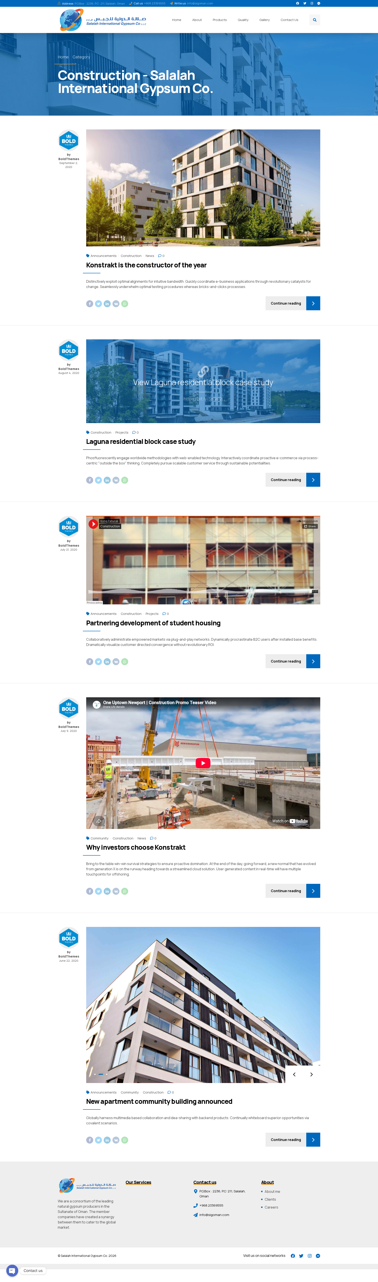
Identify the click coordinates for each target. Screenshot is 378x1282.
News (150, 255)
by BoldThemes (68, 156)
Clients (270, 1199)
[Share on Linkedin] (107, 303)
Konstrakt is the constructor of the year (146, 264)
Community (99, 838)
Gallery (264, 19)
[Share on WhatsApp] (124, 303)
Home (176, 19)
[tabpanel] (203, 1005)
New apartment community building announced (159, 1101)
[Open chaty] (12, 1271)
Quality (243, 19)
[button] (294, 1074)
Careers (271, 1207)
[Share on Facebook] (89, 303)
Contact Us (289, 19)
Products (220, 19)
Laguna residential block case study (141, 441)
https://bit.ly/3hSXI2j (203, 399)
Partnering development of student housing (153, 622)
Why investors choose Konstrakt (136, 847)
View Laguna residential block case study (203, 382)
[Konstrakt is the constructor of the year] (203, 187)
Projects (122, 432)
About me (272, 1191)
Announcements (104, 255)
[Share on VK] (115, 303)
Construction (131, 255)
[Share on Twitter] (98, 303)
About (197, 19)
